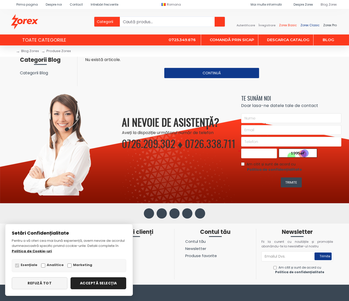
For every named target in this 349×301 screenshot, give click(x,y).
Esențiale (29, 264)
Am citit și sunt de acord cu (274, 167)
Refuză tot (40, 283)
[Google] (200, 213)
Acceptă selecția (98, 283)
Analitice (55, 264)
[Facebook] (149, 213)
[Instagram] (162, 213)
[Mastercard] (335, 293)
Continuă (212, 73)
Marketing (82, 264)
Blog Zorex (30, 51)
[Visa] (325, 293)
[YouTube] (187, 213)
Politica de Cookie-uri (32, 251)
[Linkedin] (174, 213)
